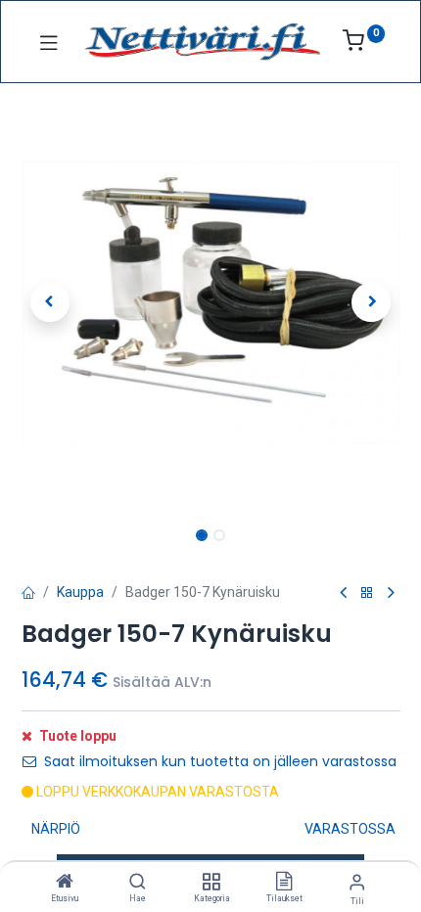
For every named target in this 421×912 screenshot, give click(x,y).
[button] (50, 302)
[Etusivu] (64, 882)
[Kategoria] (211, 882)
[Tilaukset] (284, 882)
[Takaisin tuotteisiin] (367, 593)
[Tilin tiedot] (357, 882)
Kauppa (80, 592)
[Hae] (137, 882)
